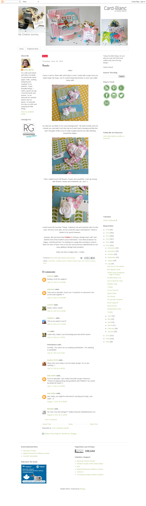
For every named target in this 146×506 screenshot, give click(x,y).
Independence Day (114, 309)
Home (21, 49)
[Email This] (85, 258)
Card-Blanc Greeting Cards (57, 261)
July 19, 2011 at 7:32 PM (56, 337)
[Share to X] (89, 258)
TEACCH (80, 472)
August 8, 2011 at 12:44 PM (57, 415)
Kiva (78, 466)
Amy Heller (51, 376)
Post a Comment (51, 420)
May (109, 319)
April (109, 322)
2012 (108, 242)
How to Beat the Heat (115, 281)
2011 (108, 245)
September (112, 257)
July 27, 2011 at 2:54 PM (56, 386)
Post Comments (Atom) (60, 428)
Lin (48, 331)
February (111, 328)
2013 (108, 239)
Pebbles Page (112, 284)
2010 (108, 335)
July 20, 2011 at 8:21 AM (56, 353)
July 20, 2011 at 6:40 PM (56, 368)
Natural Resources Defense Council (36, 453)
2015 (108, 233)
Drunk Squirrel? (113, 303)
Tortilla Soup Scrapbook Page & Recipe (115, 273)
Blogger (82, 489)
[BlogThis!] (87, 258)
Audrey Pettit (52, 360)
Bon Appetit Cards (113, 269)
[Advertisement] (112, 177)
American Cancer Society (86, 461)
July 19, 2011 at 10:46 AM (56, 298)
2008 (108, 342)
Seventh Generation (30, 456)
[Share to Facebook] (92, 258)
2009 (108, 339)
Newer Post (47, 424)
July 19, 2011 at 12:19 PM (56, 324)
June (110, 316)
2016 (108, 230)
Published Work (32, 49)
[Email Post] (81, 258)
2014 (108, 236)
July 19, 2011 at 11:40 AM (56, 311)
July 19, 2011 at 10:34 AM (56, 282)
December (112, 248)
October (111, 254)
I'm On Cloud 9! (112, 290)
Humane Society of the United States (90, 464)
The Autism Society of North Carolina (90, 475)
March (110, 325)
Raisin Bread (112, 306)
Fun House (111, 296)
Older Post (94, 424)
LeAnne (50, 305)
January (111, 331)
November (112, 251)
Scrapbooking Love (114, 278)
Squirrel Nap (111, 293)
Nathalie (50, 409)
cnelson (50, 276)
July (109, 264)
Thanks (110, 287)
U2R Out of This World (115, 266)
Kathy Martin (28, 70)
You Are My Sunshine (115, 299)
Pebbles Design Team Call (75, 261)
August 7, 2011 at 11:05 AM (57, 402)
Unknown (51, 289)
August (110, 261)
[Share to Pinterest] (94, 258)
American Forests (29, 451)
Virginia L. (51, 318)
